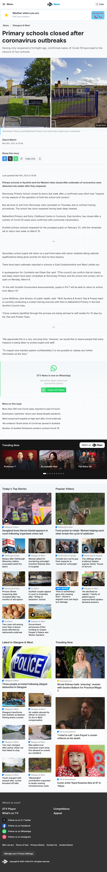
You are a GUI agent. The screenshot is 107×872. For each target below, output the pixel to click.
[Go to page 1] (44, 473)
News (6, 25)
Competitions (62, 808)
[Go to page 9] (63, 473)
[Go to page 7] (58, 473)
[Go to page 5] (54, 473)
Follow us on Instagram (19, 837)
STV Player (9, 808)
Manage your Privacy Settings (18, 853)
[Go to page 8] (61, 473)
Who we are (8, 845)
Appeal (58, 813)
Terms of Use (22, 845)
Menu (10, 4)
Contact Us (52, 845)
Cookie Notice (66, 845)
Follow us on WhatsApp (19, 831)
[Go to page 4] (52, 473)
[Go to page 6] (56, 473)
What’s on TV (10, 813)
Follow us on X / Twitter (19, 820)
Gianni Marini (9, 139)
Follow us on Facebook (19, 825)
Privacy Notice (37, 845)
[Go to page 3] (50, 473)
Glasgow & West (21, 25)
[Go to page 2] (47, 473)
